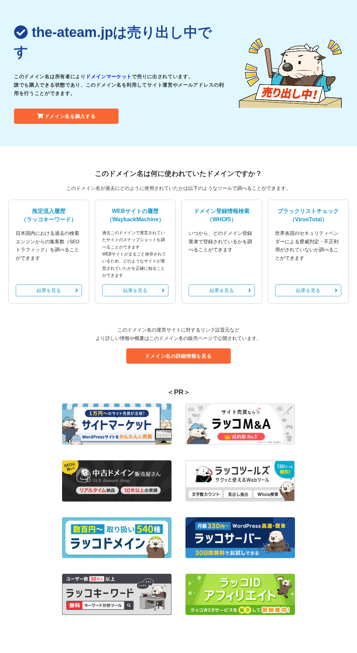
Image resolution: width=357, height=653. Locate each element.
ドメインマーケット (109, 76)
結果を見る (49, 290)
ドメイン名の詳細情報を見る (178, 356)
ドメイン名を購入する (70, 116)
